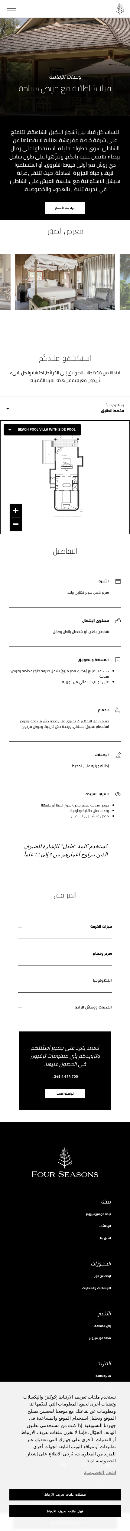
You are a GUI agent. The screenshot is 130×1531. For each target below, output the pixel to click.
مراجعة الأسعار (65, 208)
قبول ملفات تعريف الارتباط (65, 1511)
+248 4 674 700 (65, 1077)
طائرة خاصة (103, 1376)
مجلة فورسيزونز (100, 1338)
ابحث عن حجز (102, 1276)
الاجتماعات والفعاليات (96, 1288)
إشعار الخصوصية (100, 1473)
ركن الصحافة (102, 1326)
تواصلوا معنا (65, 1093)
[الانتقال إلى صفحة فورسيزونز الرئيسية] (120, 9)
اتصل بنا (105, 1238)
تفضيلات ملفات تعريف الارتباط (65, 1495)
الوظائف (105, 1226)
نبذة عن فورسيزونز (98, 1214)
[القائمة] (11, 9)
